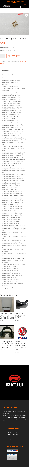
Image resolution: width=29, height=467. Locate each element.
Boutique (6, 9)
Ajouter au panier (14, 56)
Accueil (1, 9)
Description (5, 70)
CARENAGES (12, 9)
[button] (26, 15)
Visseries (18, 9)
